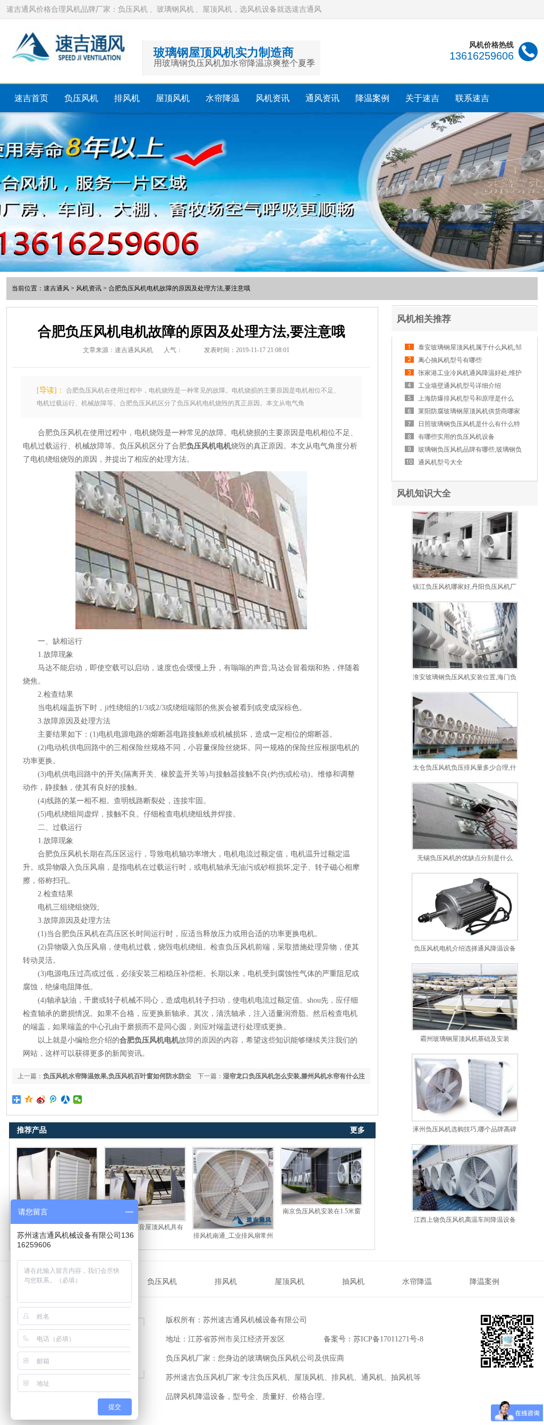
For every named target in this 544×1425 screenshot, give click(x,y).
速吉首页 (31, 98)
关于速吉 (422, 98)
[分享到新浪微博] (41, 1099)
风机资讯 (273, 98)
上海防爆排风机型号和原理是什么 (466, 398)
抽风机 (353, 1282)
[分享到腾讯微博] (53, 1099)
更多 (357, 1130)
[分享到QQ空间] (28, 1099)
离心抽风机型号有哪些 (450, 360)
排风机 (127, 98)
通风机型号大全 (440, 462)
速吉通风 (56, 288)
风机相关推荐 (424, 319)
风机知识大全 (424, 493)
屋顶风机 (173, 98)
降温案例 (372, 98)
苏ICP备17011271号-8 (388, 1339)
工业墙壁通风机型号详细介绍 (459, 385)
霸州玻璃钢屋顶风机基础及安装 (464, 1039)
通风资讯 (322, 98)
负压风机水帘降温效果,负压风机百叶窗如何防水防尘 (117, 1076)
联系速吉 (472, 98)
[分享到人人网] (65, 1099)
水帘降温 (223, 98)
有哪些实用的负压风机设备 (456, 436)
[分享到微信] (77, 1099)
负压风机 (81, 98)
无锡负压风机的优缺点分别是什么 (465, 858)
